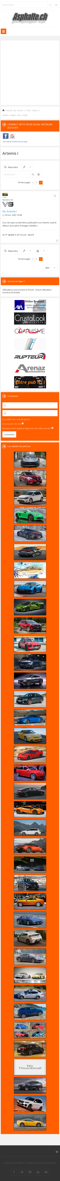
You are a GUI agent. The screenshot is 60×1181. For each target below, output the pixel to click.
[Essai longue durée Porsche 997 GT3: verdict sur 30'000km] (30, 736)
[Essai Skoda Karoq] (30, 1012)
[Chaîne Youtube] (46, 1172)
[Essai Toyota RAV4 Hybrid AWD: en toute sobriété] (30, 625)
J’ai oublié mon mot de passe (16, 419)
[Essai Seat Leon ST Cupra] (30, 828)
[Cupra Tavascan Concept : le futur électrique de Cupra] (30, 1085)
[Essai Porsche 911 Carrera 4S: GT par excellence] (30, 957)
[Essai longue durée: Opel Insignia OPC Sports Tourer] (30, 1049)
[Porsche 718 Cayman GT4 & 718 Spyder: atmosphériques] (30, 975)
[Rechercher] (50, 5)
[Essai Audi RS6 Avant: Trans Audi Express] (30, 883)
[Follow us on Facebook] (14, 1172)
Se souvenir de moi (12, 423)
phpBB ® (20, 1162)
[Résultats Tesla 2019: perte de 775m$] (30, 570)
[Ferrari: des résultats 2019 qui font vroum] (30, 460)
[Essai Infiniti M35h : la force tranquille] (30, 993)
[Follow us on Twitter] (22, 1172)
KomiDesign (50, 1162)
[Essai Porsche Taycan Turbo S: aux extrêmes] (30, 533)
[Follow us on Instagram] (30, 1172)
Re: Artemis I (9, 211)
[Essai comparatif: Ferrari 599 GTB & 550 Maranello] (30, 865)
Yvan (4, 197)
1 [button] (36, 182)
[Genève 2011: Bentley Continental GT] (30, 901)
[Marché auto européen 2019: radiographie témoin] (30, 497)
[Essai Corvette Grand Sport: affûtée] (30, 754)
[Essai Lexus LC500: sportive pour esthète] (30, 1122)
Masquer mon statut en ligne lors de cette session (26, 428)
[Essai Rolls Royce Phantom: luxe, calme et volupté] (30, 1067)
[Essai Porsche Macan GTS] (30, 644)
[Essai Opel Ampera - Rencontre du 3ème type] (30, 938)
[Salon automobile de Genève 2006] (30, 773)
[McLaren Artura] (30, 607)
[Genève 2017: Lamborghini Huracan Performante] (30, 809)
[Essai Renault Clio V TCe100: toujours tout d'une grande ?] (30, 478)
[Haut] (57, 240)
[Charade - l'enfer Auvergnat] (30, 920)
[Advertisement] (30, 72)
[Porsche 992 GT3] (30, 589)
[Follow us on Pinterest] (38, 1172)
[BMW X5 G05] (30, 1104)
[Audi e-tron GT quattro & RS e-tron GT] (30, 552)
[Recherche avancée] (56, 5)
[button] (33, 182)
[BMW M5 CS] (30, 699)
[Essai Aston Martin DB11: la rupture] (30, 846)
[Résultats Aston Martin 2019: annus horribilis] (30, 662)
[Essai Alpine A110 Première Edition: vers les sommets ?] (30, 717)
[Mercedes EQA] (30, 681)
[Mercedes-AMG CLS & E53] (30, 791)
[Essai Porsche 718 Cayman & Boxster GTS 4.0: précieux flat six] (30, 515)
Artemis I (10, 153)
